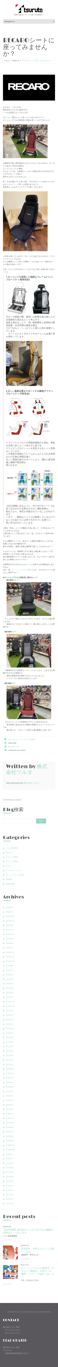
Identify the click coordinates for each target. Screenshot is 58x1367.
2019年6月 (9, 1136)
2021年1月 (9, 1064)
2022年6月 (9, 1010)
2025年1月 (9, 930)
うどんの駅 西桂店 (12, 848)
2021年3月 (9, 1055)
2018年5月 (9, 1154)
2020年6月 (9, 1096)
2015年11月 (10, 1190)
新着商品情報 (10, 884)
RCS (13, 683)
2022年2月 (9, 1019)
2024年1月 (9, 948)
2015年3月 (9, 1194)
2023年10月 (10, 961)
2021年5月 (9, 1046)
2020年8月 (9, 1087)
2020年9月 (9, 1082)
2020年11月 (10, 1073)
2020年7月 (9, 1091)
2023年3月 (9, 988)
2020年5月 (9, 1100)
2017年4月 (9, 1176)
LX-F (14, 632)
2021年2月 (9, 1060)
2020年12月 (10, 1069)
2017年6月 (9, 1172)
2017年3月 (9, 1181)
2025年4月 (9, 925)
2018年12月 (10, 1141)
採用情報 (9, 879)
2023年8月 (9, 966)
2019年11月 (10, 1118)
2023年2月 (9, 992)
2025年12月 (10, 916)
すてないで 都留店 (12, 861)
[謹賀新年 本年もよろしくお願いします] (10, 1251)
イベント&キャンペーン (14, 870)
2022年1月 (9, 1024)
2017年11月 (10, 1163)
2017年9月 (9, 1167)
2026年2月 (9, 907)
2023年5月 (9, 979)
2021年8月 (9, 1037)
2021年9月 (9, 1033)
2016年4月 (9, 1185)
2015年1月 (9, 1203)
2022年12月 (10, 1001)
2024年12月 (10, 934)
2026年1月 (9, 912)
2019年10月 (10, 1123)
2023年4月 (9, 983)
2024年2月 (9, 943)
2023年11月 (10, 957)
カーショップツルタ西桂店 (22, 570)
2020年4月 (9, 1105)
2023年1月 (9, 997)
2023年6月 (9, 975)
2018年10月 (10, 1150)
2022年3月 (9, 1015)
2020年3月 (9, 1109)
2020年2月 (9, 1114)
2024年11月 (10, 939)
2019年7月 (9, 1132)
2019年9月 (9, 1127)
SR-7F (16, 580)
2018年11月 (10, 1145)
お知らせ (15, 60)
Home (7, 60)
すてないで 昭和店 (12, 857)
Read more (7, 1240)
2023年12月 (10, 952)
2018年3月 (9, 1159)
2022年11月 (10, 1006)
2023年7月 (9, 970)
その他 (8, 866)
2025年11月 (10, 921)
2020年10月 (10, 1078)
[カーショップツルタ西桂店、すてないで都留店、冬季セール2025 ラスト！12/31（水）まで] (10, 1271)
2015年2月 (9, 1199)
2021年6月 (9, 1042)
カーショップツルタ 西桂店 (25, 739)
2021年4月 (9, 1051)
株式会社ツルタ (13, 747)
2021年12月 (10, 1028)
